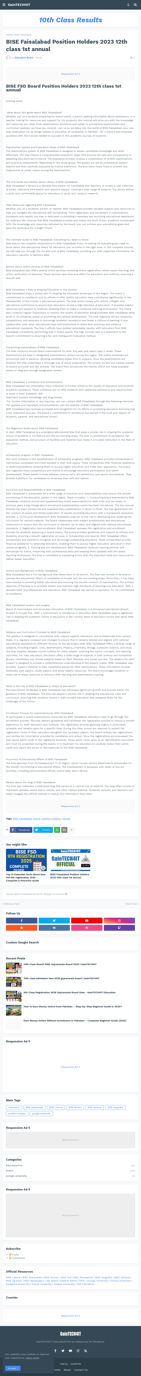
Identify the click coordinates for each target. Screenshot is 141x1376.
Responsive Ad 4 (70, 1315)
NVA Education (85, 1284)
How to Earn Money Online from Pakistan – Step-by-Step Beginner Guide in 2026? (73, 1006)
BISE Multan (75, 1107)
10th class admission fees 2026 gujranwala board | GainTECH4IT (61, 978)
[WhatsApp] (57, 830)
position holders (51, 818)
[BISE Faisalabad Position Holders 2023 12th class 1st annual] (70, 860)
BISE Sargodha (115, 1107)
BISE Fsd (66, 1277)
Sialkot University (64, 1284)
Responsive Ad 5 (70, 1067)
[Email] (64, 830)
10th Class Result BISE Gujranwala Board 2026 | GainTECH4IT (60, 964)
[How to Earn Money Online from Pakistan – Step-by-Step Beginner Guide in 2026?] (13, 1010)
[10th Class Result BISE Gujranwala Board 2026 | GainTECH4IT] (13, 968)
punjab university (41, 1113)
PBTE (82, 1280)
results (66, 818)
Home (9, 35)
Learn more (32, 1357)
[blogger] (21, 928)
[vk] (54, 928)
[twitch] (119, 928)
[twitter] (54, 921)
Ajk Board (52, 1280)
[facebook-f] (21, 921)
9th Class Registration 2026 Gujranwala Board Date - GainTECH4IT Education (70, 992)
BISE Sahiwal (94, 1107)
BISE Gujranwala (34, 1107)
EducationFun (70, 1165)
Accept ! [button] (13, 1368)
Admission (14, 1107)
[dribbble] (86, 928)
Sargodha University (18, 1284)
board (36, 818)
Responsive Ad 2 (70, 73)
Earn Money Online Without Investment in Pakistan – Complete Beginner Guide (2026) (75, 1020)
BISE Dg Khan (14, 1280)
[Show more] (71, 830)
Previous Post (11, 904)
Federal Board (68, 1280)
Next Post (131, 904)
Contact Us (81, 1369)
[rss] (86, 1351)
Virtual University (120, 1280)
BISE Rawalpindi (83, 1277)
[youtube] (86, 921)
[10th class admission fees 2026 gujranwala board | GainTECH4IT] (13, 982)
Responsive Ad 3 (70, 806)
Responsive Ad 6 (70, 1215)
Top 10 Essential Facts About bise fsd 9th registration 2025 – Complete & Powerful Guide (25, 877)
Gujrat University (42, 1284)
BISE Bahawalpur (34, 1280)
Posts (14, 1254)
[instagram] (119, 921)
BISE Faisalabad (23, 35)
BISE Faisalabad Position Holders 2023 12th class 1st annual (69, 876)
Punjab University (97, 1280)
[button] (4, 5)
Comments (18, 1258)
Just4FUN (75, 1364)
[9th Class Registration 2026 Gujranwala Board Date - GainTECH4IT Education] (13, 996)
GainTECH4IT (19, 5)
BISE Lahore (55, 1107)
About (67, 1369)
